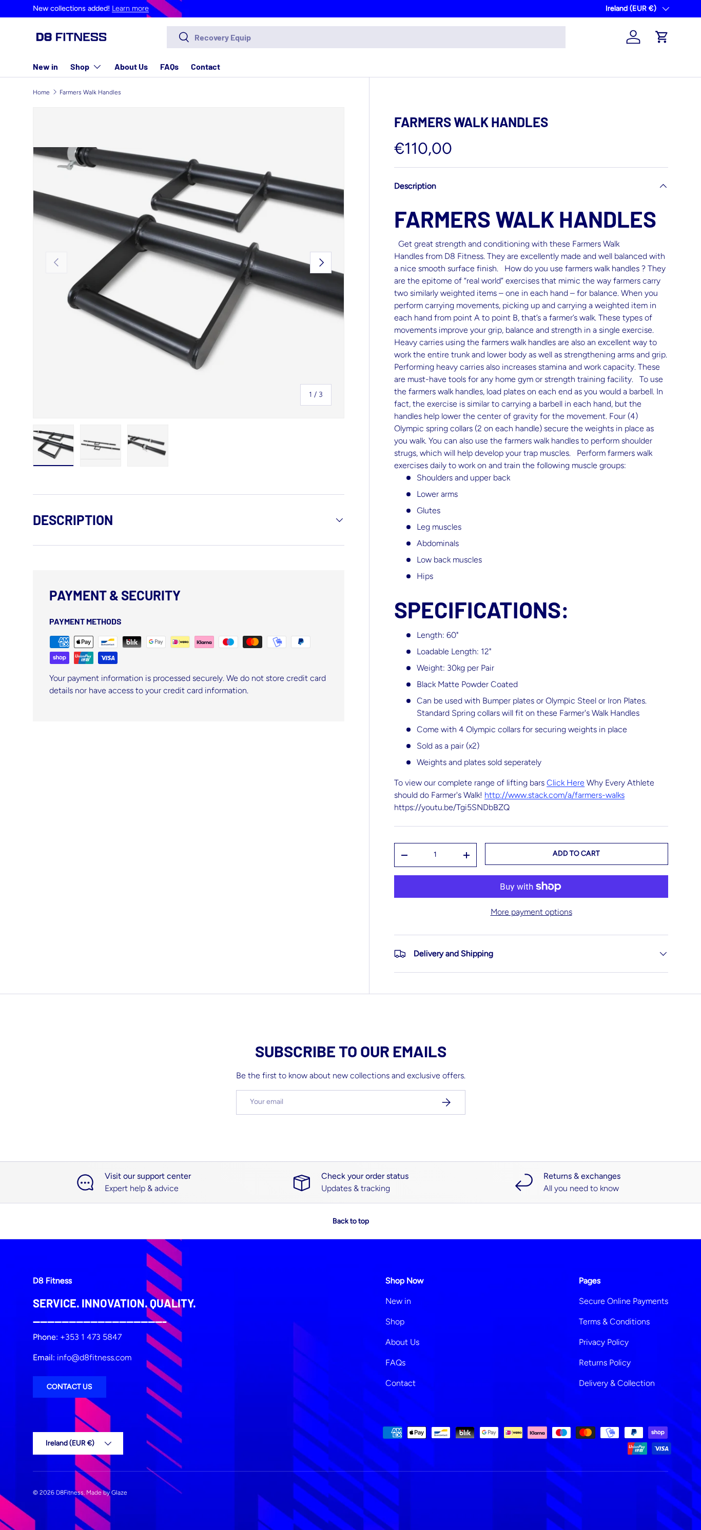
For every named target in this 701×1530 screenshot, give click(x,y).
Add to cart (576, 853)
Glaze (119, 1492)
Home (41, 92)
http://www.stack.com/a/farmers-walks (554, 795)
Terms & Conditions (614, 1321)
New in (45, 66)
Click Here (566, 783)
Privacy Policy (604, 1342)
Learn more (130, 8)
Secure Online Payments (623, 1301)
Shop (79, 66)
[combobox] (366, 37)
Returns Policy (605, 1362)
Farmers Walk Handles (90, 92)
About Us (131, 66)
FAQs (169, 66)
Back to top (351, 1221)
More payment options (531, 912)
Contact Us (69, 1386)
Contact (205, 66)
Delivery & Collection (617, 1383)
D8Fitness (70, 1492)
